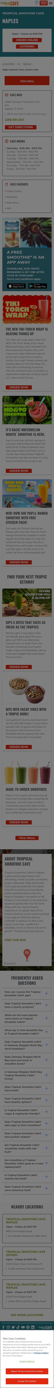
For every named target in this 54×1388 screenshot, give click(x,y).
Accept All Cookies (27, 1381)
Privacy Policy (41, 1353)
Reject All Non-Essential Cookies (27, 1371)
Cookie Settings (27, 1361)
